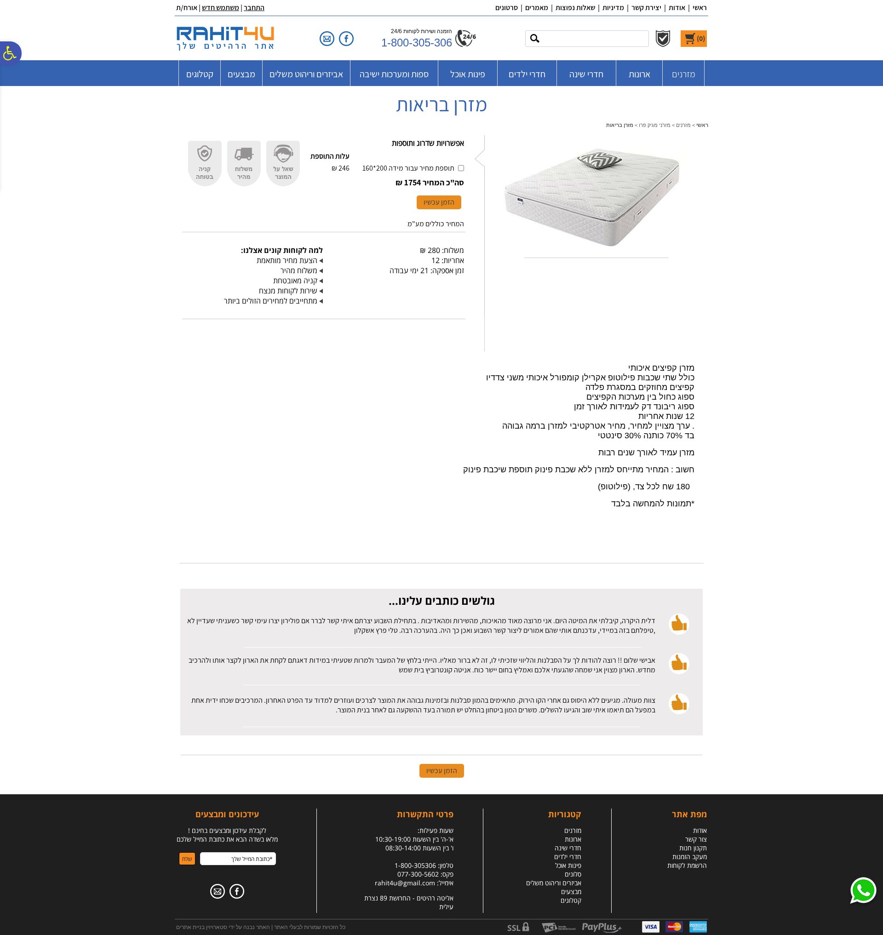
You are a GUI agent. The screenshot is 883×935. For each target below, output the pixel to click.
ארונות (639, 74)
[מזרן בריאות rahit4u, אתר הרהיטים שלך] (595, 252)
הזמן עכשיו (439, 202)
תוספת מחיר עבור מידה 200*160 (408, 168)
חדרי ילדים (527, 74)
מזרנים (683, 74)
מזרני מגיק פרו (655, 125)
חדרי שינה (586, 74)
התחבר (254, 7)
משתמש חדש (220, 7)
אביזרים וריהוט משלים (306, 74)
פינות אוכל (467, 74)
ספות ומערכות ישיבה (394, 74)
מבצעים (241, 74)
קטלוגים (199, 74)
